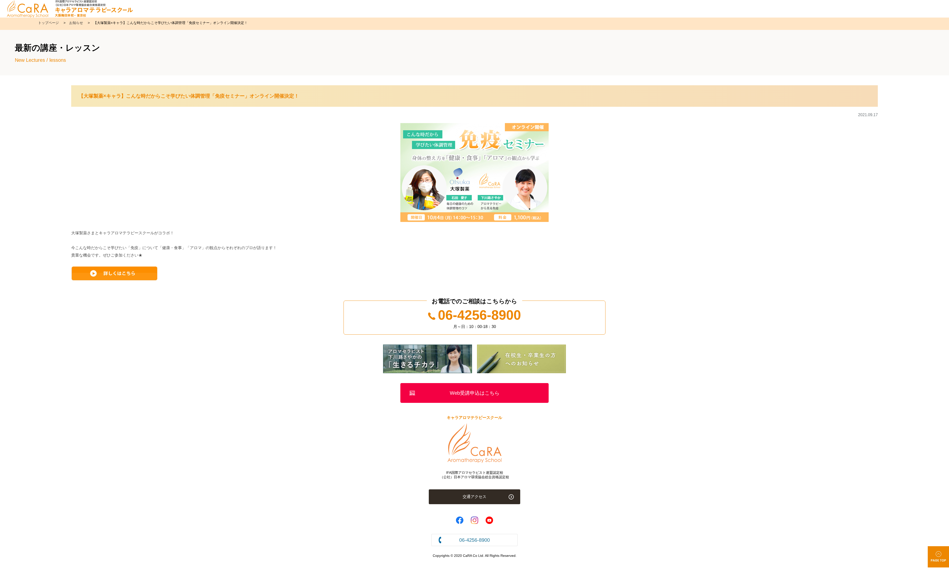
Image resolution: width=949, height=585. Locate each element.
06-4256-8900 (479, 314)
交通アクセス (474, 497)
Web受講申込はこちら (474, 393)
